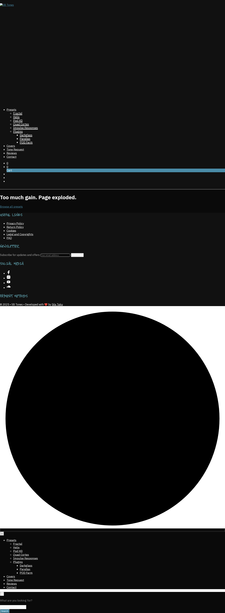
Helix (16, 117)
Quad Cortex (21, 124)
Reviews (12, 153)
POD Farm (26, 142)
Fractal (17, 113)
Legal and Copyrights (20, 234)
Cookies (11, 230)
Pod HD (18, 120)
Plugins (18, 131)
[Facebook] (9, 273)
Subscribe (77, 255)
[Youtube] (9, 283)
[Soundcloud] (9, 287)
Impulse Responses (25, 128)
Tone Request (15, 149)
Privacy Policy (15, 223)
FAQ (9, 238)
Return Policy (15, 227)
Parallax (25, 138)
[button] (7, 163)
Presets (11, 109)
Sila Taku (57, 304)
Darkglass (26, 135)
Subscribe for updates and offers (20, 255)
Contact (11, 157)
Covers (11, 146)
